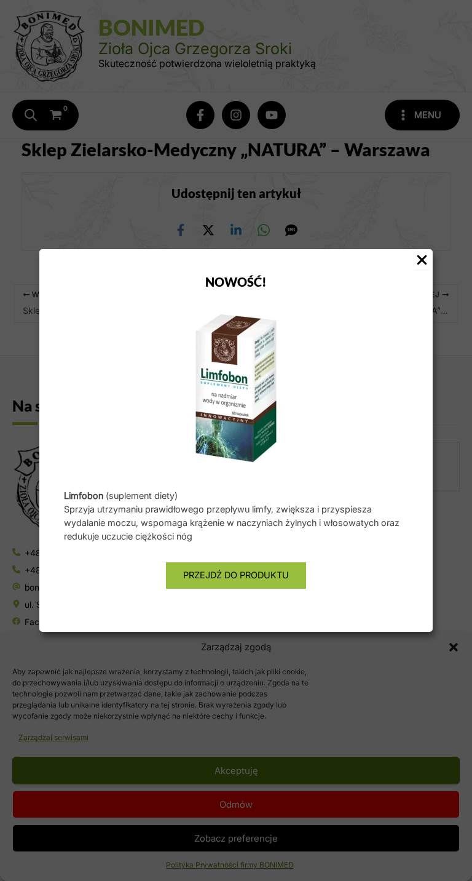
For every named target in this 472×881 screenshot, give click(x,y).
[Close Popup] (422, 260)
